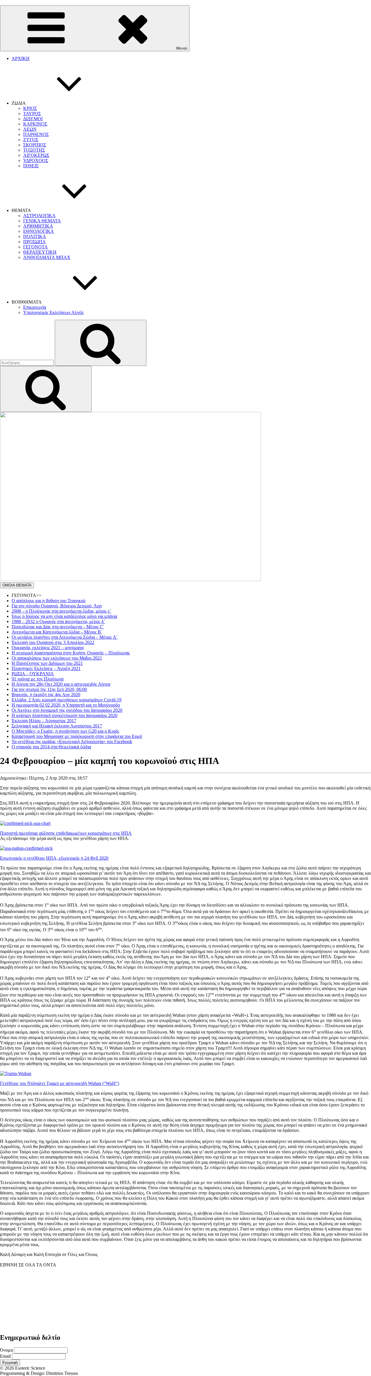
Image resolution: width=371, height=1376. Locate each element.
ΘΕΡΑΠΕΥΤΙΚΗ (40, 252)
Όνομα (6, 1350)
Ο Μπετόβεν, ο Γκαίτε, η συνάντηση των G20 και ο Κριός (65, 731)
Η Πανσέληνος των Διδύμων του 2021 (47, 663)
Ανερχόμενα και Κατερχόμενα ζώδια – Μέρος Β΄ (57, 631)
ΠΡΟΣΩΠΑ (34, 241)
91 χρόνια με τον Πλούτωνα (37, 678)
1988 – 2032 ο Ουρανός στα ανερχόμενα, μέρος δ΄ (58, 621)
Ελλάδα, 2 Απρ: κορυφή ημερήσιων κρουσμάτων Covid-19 (66, 699)
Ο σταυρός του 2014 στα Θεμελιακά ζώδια (51, 746)
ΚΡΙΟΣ (30, 108)
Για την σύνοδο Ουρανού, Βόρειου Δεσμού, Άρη (57, 605)
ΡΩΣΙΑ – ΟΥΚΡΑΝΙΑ (33, 673)
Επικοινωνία (34, 307)
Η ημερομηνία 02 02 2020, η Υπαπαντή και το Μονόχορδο (66, 704)
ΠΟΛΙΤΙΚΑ (34, 236)
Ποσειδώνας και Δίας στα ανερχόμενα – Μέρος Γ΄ (58, 626)
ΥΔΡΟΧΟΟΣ (35, 160)
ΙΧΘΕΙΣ (31, 165)
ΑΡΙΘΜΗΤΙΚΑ (38, 226)
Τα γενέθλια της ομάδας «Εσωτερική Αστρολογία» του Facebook (72, 741)
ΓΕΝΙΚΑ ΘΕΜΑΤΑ (42, 220)
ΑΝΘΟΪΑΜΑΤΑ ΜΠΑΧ (46, 257)
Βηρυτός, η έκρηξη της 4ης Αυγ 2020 (46, 694)
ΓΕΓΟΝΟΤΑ (35, 246)
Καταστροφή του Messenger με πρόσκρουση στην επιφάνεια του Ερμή (77, 736)
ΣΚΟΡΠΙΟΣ (34, 144)
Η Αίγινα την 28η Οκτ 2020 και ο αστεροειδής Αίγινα (61, 684)
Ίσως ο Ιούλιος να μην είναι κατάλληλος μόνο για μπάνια (64, 616)
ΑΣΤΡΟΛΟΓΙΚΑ (39, 215)
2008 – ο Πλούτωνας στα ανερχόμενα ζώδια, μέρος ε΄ (61, 611)
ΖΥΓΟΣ (30, 139)
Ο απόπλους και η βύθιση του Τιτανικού (49, 600)
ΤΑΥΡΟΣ (32, 113)
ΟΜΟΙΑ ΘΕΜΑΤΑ (17, 585)
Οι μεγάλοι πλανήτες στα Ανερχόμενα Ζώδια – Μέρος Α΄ (65, 637)
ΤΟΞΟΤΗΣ (34, 150)
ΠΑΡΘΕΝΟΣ (36, 134)
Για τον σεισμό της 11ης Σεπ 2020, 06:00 (49, 689)
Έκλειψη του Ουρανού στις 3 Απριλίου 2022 (53, 642)
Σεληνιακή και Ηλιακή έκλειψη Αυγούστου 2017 (57, 725)
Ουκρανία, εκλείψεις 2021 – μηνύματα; (48, 647)
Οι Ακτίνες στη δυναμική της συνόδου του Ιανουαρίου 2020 (67, 710)
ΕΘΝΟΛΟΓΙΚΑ (38, 231)
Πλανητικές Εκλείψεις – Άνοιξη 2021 (46, 668)
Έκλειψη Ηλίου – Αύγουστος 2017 (44, 720)
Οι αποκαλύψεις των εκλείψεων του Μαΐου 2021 (57, 658)
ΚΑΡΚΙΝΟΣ (35, 123)
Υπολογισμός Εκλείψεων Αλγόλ (53, 312)
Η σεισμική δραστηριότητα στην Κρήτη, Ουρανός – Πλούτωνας (71, 652)
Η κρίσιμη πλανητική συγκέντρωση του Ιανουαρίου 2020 (64, 715)
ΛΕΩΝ (30, 129)
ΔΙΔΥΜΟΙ (33, 118)
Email (5, 1356)
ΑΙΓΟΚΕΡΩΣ (36, 155)
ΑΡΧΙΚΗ (21, 58)
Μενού (181, 48)
